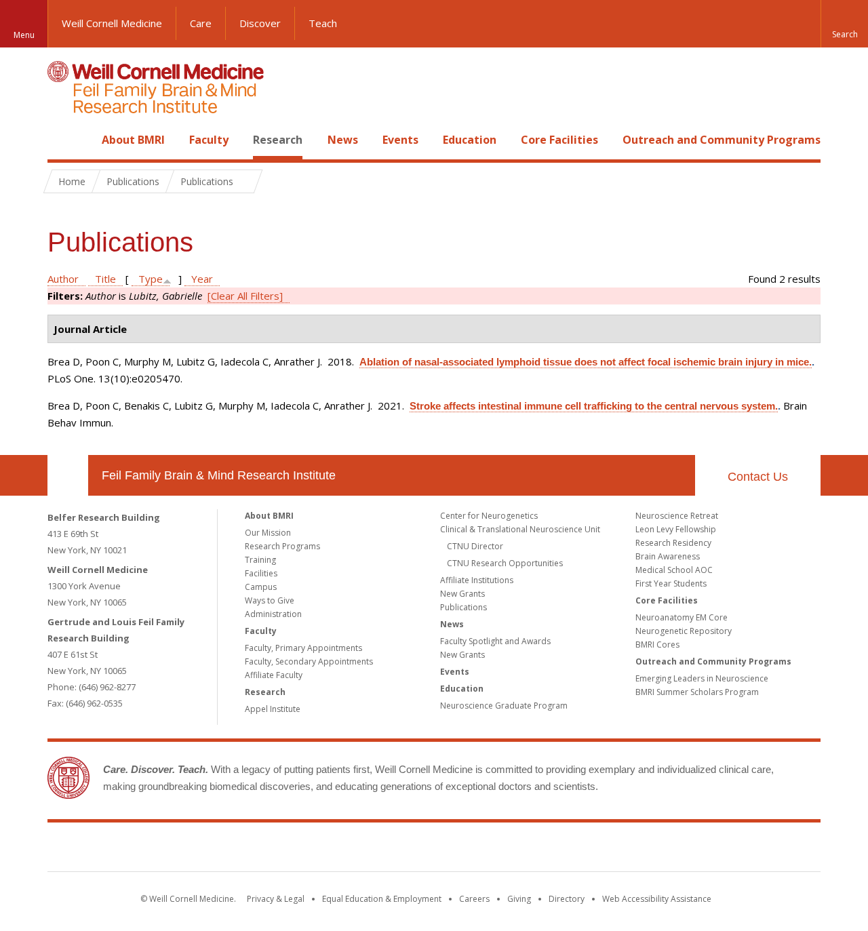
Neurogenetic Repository (683, 631)
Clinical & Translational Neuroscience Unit (520, 529)
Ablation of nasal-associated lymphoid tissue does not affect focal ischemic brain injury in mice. (585, 362)
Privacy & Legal (275, 899)
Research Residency (673, 543)
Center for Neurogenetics (489, 515)
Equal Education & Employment (381, 899)
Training (260, 560)
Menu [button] (24, 35)
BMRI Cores (657, 644)
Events (400, 139)
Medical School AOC (674, 570)
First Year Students (671, 583)
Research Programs (282, 546)
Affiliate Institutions (476, 580)
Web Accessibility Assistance (656, 899)
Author (63, 278)
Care (201, 23)
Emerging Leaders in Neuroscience (701, 678)
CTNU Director (475, 546)
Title (105, 278)
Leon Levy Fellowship (675, 529)
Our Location (67, 475)
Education (469, 139)
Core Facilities (559, 139)
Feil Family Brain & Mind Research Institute (219, 475)
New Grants (462, 593)
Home (62, 140)
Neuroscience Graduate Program (504, 705)
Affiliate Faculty (273, 675)
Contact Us (758, 476)
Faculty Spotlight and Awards (495, 641)
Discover (260, 23)
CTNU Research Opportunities (505, 563)
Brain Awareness (667, 556)
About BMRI (133, 139)
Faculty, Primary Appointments (303, 648)
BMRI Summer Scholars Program (697, 692)
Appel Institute (272, 709)
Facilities (261, 573)
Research (277, 139)
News (343, 139)
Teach (323, 23)
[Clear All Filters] (245, 295)
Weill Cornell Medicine (112, 23)
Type (150, 278)
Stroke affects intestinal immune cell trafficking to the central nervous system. (594, 406)
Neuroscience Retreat (676, 515)
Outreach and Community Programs (722, 139)
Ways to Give (269, 600)
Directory (567, 899)
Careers (474, 899)
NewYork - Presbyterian (547, 849)
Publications (463, 607)
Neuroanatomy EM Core (681, 617)
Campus (261, 587)
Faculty (209, 139)
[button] (844, 23)
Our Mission (268, 532)
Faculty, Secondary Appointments (309, 661)
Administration (273, 614)
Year (202, 278)
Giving (519, 899)
